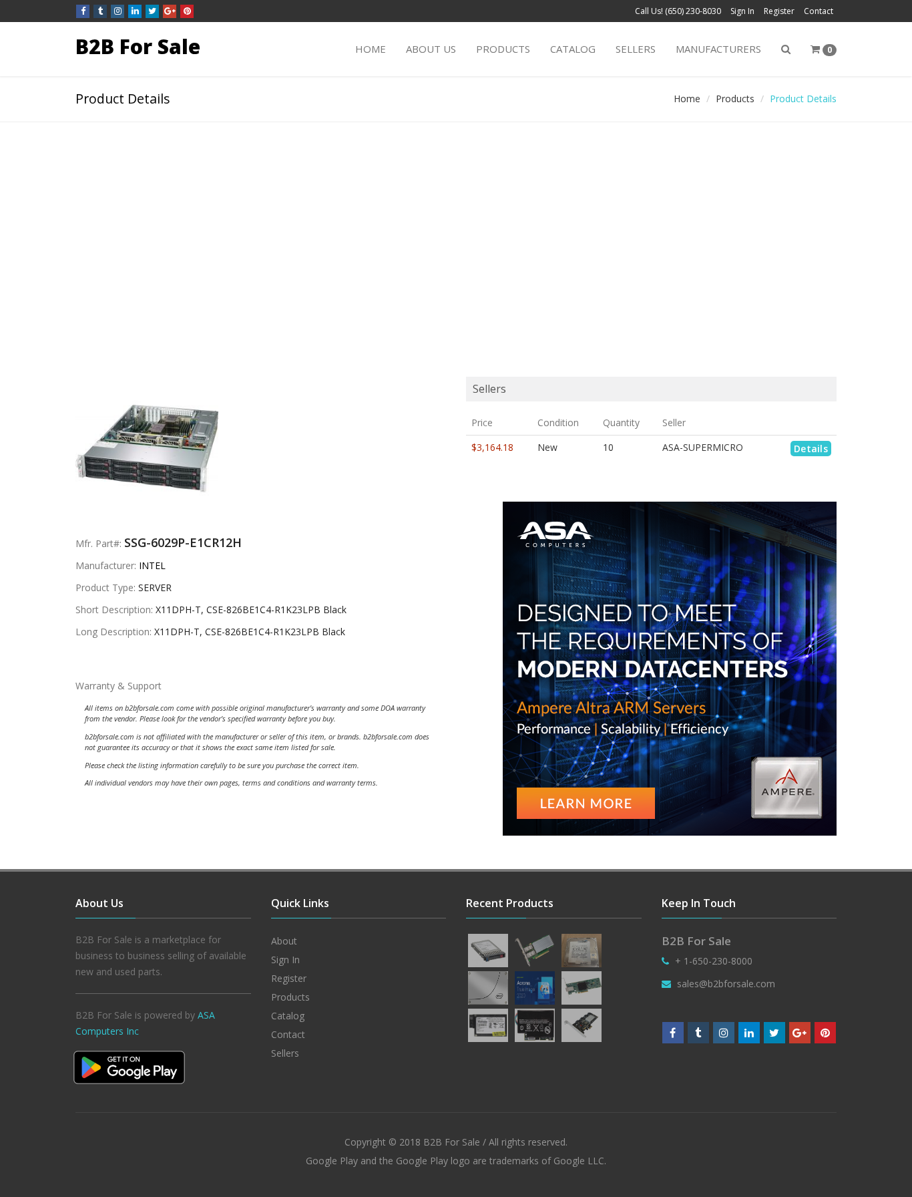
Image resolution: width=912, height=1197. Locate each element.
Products (503, 48)
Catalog (573, 48)
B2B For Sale (137, 46)
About (284, 940)
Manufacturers (718, 48)
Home (370, 48)
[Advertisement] (456, 222)
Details (811, 448)
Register (779, 11)
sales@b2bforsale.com (726, 983)
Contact (818, 11)
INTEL (152, 565)
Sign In (742, 11)
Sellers (636, 48)
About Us (431, 48)
